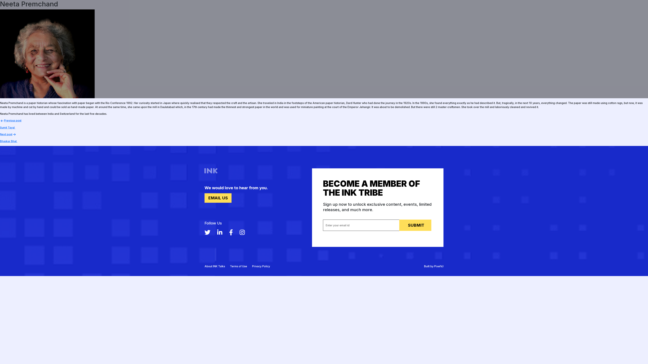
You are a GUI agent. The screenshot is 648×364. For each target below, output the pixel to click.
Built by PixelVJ (433, 266)
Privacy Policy (261, 266)
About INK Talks (215, 266)
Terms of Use (238, 266)
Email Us (218, 197)
